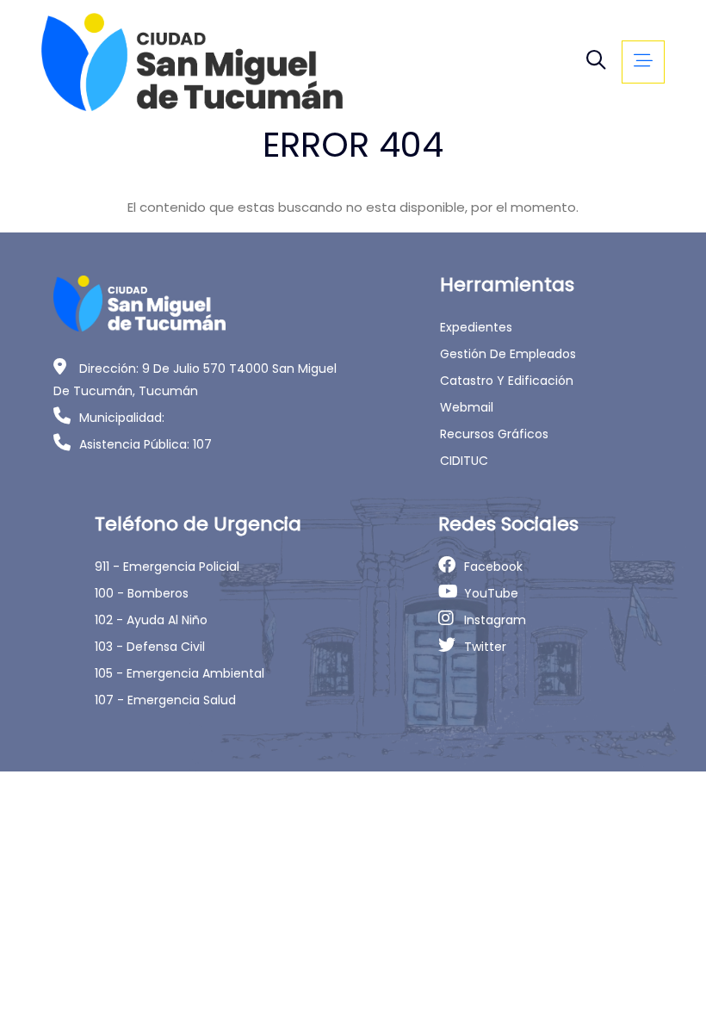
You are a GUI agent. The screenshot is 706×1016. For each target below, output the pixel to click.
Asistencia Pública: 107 (145, 444)
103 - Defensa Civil (150, 646)
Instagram (495, 620)
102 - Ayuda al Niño (151, 620)
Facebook (493, 566)
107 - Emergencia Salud (165, 700)
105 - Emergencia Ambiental (179, 673)
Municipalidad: (121, 417)
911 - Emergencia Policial (167, 566)
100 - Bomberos (142, 593)
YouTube (491, 593)
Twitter (485, 646)
